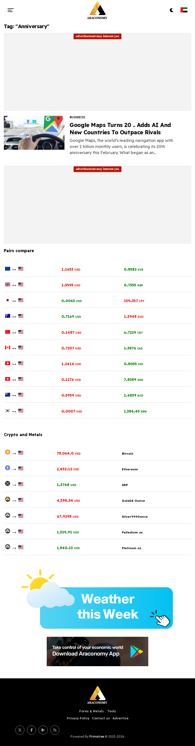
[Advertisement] (97, 75)
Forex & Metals (92, 711)
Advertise (120, 718)
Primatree (96, 736)
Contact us (101, 718)
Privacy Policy (78, 718)
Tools (111, 711)
